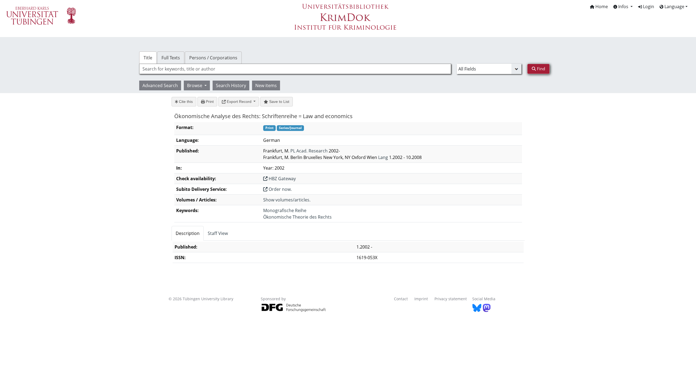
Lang (383, 157)
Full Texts (170, 58)
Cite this (185, 101)
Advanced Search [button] (160, 85)
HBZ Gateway (282, 179)
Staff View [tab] (218, 233)
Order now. (280, 189)
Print (209, 101)
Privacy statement (450, 298)
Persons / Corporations (213, 58)
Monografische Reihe (284, 210)
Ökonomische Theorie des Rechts (297, 217)
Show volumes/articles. (286, 200)
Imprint (421, 298)
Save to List (278, 101)
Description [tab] (188, 233)
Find (540, 68)
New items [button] (266, 85)
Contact (401, 298)
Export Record (239, 101)
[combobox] (295, 69)
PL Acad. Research (309, 151)
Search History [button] (231, 85)
